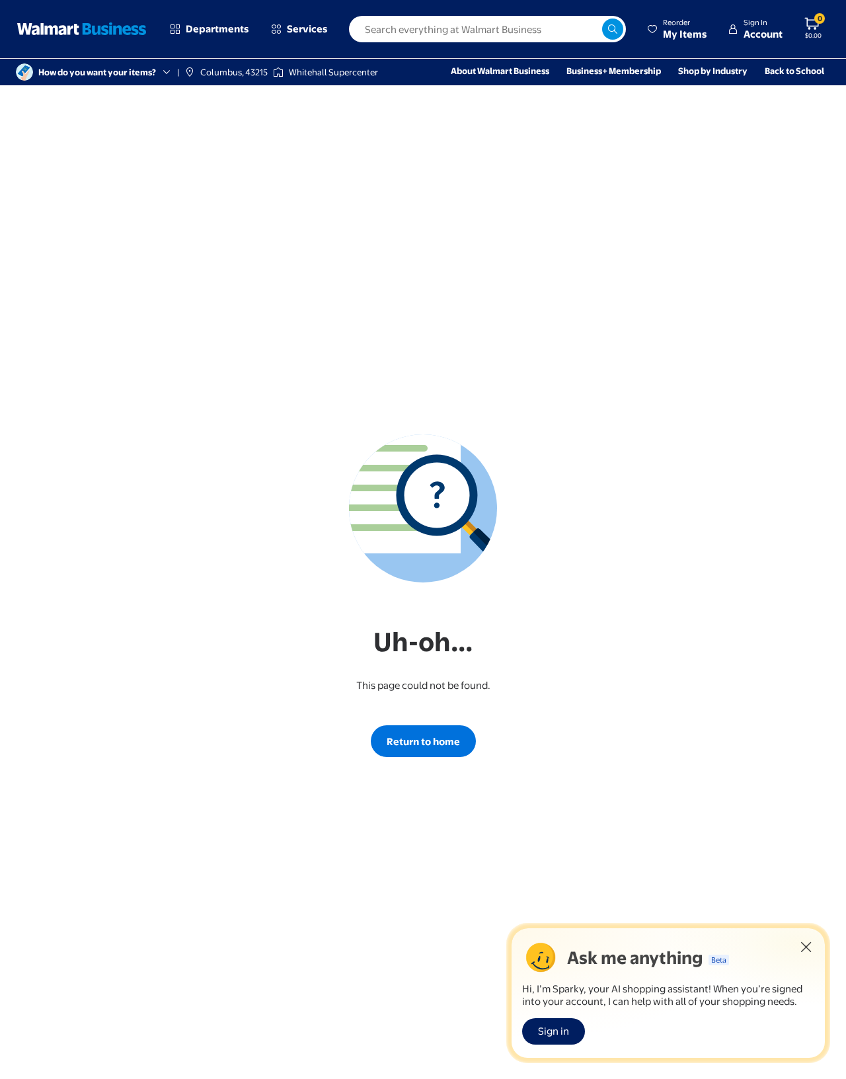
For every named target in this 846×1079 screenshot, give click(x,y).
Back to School (794, 70)
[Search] (612, 29)
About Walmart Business (500, 70)
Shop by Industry (713, 70)
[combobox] (487, 29)
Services (307, 28)
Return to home (423, 741)
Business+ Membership (613, 70)
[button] (676, 29)
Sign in (553, 1031)
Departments (217, 28)
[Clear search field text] (591, 29)
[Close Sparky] (806, 947)
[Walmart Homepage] (82, 29)
